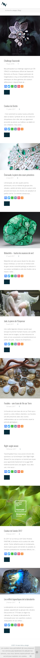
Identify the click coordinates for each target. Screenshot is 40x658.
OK (30, 656)
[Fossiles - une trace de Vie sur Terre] (20, 378)
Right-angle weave (11, 445)
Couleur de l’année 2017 (13, 530)
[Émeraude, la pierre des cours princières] (20, 156)
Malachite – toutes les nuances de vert (19, 253)
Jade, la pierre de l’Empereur (14, 321)
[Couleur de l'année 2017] (20, 506)
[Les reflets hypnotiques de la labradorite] (20, 581)
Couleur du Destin (11, 106)
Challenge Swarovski (12, 60)
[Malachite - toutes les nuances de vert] (20, 230)
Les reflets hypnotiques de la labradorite (19, 599)
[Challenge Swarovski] (20, 36)
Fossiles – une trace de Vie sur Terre (18, 403)
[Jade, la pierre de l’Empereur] (20, 303)
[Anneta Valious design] (4, 4)
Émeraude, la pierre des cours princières (19, 174)
